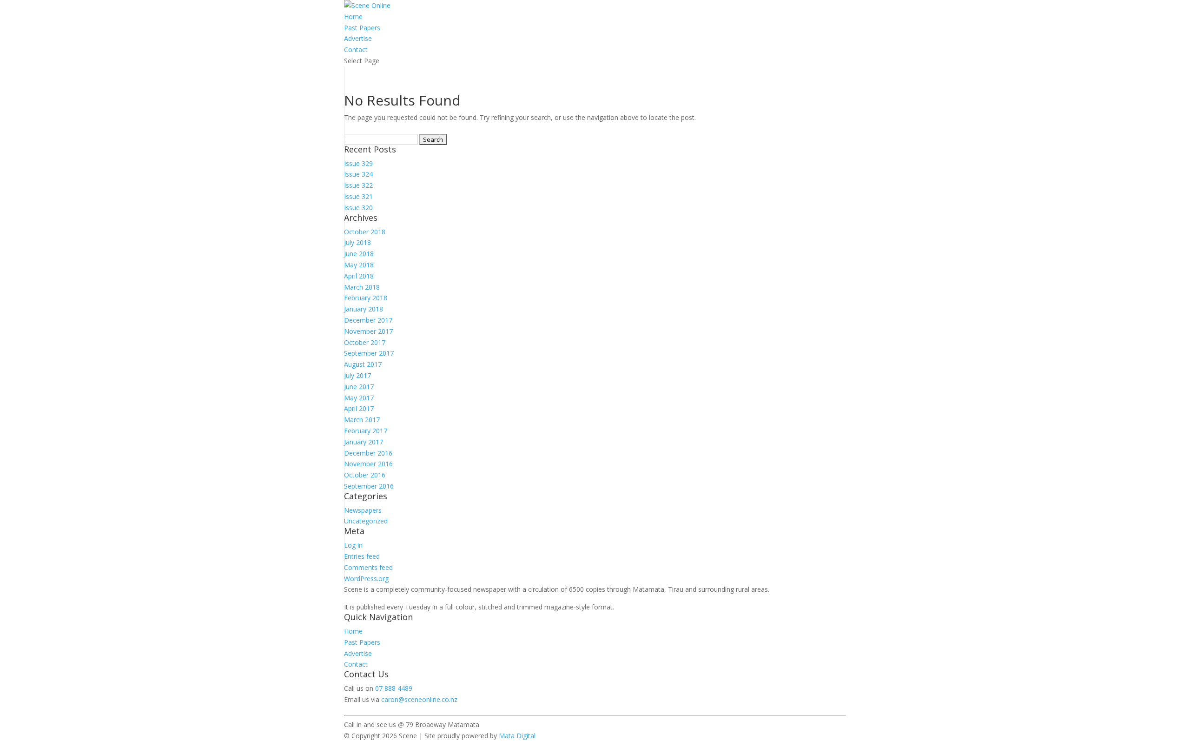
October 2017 (364, 342)
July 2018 (357, 242)
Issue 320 (358, 207)
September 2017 (369, 353)
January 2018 (363, 308)
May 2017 (359, 397)
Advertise (358, 38)
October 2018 (364, 231)
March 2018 (362, 287)
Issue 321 (358, 196)
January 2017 (363, 441)
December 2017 (368, 320)
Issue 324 (358, 174)
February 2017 (365, 430)
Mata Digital (517, 735)
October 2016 (364, 474)
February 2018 (365, 297)
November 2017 (368, 331)
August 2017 (363, 364)
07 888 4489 (393, 688)
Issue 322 (358, 185)
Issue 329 (358, 163)
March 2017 (362, 419)
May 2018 (359, 264)
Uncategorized (366, 520)
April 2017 (359, 408)
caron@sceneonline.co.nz (419, 699)
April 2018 (359, 275)
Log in (353, 545)
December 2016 (368, 453)
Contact (356, 49)
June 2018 (359, 253)
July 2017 (357, 375)
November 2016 (368, 463)
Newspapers (363, 510)
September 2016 (369, 486)
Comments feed (368, 567)
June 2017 (359, 386)
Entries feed (362, 556)
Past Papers (362, 27)
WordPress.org (366, 578)
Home (353, 16)
